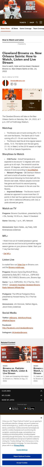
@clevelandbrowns (19, 332)
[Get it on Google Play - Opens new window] (29, 409)
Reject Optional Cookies (22, 456)
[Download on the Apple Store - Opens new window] (14, 409)
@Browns (13, 318)
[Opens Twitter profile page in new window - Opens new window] (15, 84)
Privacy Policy (19, 445)
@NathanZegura (8, 320)
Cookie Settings (22, 450)
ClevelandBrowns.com (17, 81)
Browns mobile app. (17, 267)
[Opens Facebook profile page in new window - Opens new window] (11, 84)
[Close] (41, 417)
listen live (21, 264)
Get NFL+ (7, 253)
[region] (22, 441)
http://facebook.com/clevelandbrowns (17, 328)
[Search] (37, 22)
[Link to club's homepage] (4, 21)
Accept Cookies (22, 463)
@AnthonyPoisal (24, 318)
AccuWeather (33, 170)
